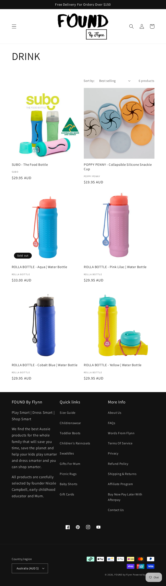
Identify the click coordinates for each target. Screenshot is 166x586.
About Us (114, 413)
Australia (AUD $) (28, 568)
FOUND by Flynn (123, 574)
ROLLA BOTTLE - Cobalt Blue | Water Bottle (45, 365)
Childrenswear (70, 423)
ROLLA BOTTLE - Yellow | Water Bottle (113, 365)
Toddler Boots (70, 433)
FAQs (111, 423)
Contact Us (116, 510)
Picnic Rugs (68, 474)
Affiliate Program (120, 484)
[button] (14, 26)
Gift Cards (67, 494)
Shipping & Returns (122, 474)
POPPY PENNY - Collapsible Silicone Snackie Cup (118, 167)
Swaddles (67, 453)
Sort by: (89, 81)
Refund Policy (118, 464)
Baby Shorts (69, 484)
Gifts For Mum (70, 464)
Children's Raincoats (75, 443)
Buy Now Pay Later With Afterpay (125, 497)
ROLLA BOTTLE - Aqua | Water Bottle (39, 267)
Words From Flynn (121, 433)
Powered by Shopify (143, 574)
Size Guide (68, 413)
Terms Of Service (120, 443)
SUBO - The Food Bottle (30, 165)
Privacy (113, 453)
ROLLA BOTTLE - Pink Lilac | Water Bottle (115, 267)
